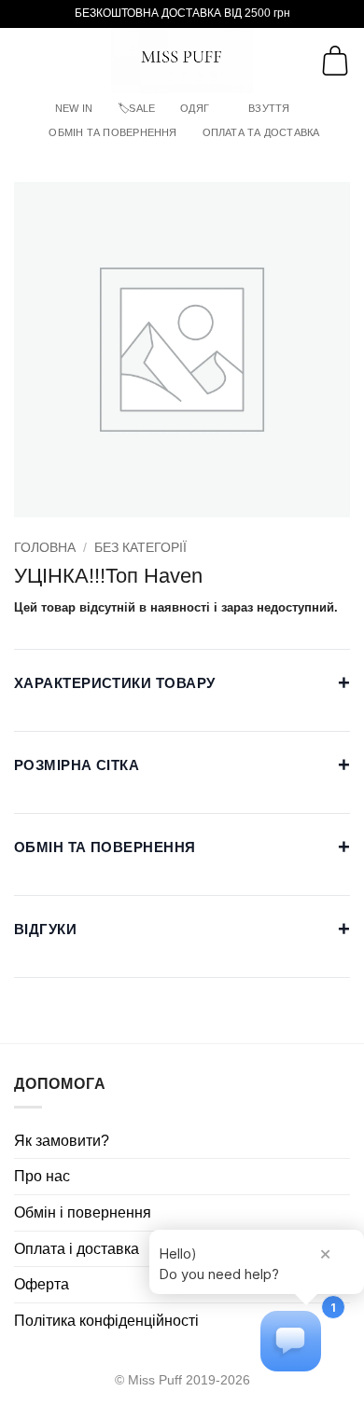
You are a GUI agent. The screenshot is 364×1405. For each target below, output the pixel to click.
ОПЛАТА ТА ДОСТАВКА (261, 132)
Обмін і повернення (82, 1212)
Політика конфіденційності (106, 1321)
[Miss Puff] (182, 60)
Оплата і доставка (76, 1249)
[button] (25, 60)
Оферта (41, 1284)
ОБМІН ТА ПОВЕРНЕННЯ (112, 132)
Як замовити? (61, 1141)
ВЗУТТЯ (268, 108)
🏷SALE (136, 108)
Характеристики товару (182, 683)
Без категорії (140, 548)
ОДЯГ (194, 108)
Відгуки (182, 929)
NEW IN (73, 108)
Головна (45, 548)
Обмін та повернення (182, 847)
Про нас (42, 1176)
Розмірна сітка (182, 765)
